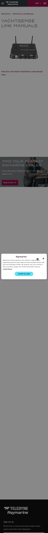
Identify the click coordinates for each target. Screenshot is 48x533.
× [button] (43, 258)
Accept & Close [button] (24, 274)
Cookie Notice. (7, 269)
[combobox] (37, 259)
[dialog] (24, 266)
